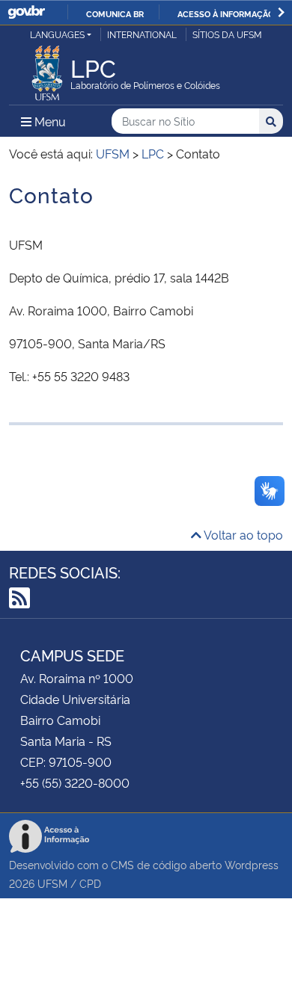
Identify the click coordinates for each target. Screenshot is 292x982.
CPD (90, 883)
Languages (57, 34)
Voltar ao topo (242, 534)
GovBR (26, 12)
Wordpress (252, 864)
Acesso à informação (225, 13)
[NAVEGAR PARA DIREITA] (281, 12)
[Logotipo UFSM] (47, 69)
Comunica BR (115, 13)
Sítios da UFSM (227, 34)
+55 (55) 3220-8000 (75, 782)
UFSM (52, 883)
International (142, 34)
